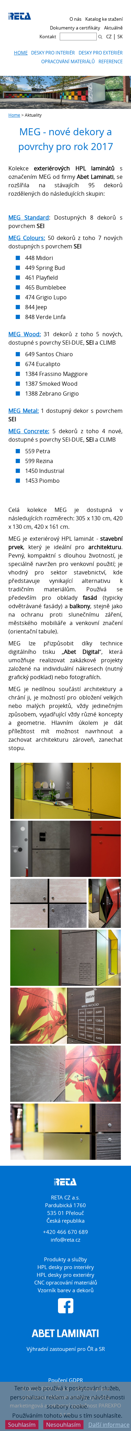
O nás (75, 19)
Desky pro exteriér (101, 53)
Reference (111, 61)
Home (21, 53)
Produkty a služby (65, 1259)
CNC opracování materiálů (65, 1282)
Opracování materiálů (68, 61)
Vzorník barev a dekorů (66, 1290)
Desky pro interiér (53, 53)
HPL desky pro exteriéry (65, 1274)
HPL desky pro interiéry (65, 1266)
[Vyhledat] (100, 36)
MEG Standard (28, 217)
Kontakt (47, 36)
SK (120, 36)
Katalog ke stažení (104, 19)
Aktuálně (113, 28)
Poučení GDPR (65, 1380)
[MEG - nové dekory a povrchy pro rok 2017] (65, 791)
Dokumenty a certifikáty (75, 28)
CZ (108, 36)
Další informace (109, 1425)
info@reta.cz (65, 1239)
